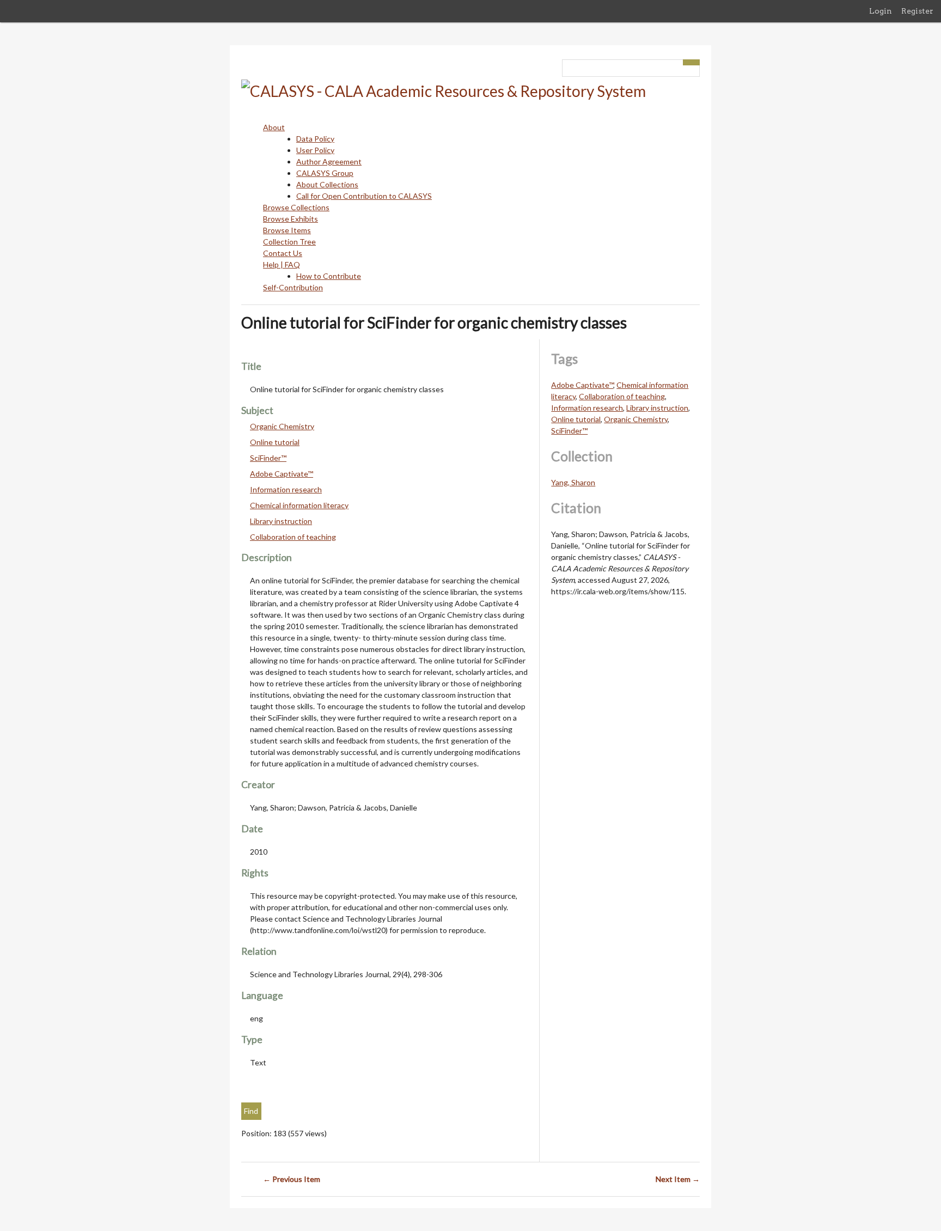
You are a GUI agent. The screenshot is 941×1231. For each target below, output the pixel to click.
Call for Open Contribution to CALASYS (364, 195)
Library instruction (281, 521)
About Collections (327, 184)
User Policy (315, 150)
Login (880, 11)
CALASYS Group (324, 173)
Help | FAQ (281, 264)
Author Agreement (329, 161)
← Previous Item (291, 1179)
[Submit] (691, 62)
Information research (286, 489)
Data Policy (315, 138)
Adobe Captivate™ (281, 473)
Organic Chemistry (282, 426)
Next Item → (678, 1179)
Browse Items (287, 230)
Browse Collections (296, 207)
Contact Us (282, 253)
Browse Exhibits (290, 218)
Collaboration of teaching (293, 536)
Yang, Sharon (573, 482)
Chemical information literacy (299, 505)
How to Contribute (328, 276)
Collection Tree (289, 241)
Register (917, 11)
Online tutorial (275, 442)
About (274, 127)
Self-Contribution (293, 287)
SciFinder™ (268, 457)
